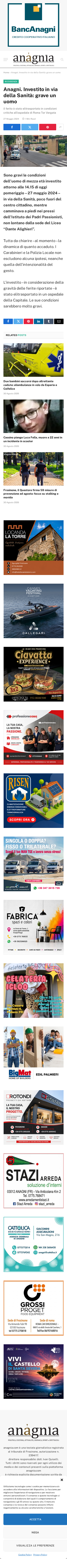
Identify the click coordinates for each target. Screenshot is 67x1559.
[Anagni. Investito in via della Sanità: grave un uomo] (33, 151)
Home (6, 72)
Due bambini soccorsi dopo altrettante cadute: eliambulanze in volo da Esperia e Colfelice (30, 385)
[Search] (62, 59)
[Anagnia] (33, 59)
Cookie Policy (25, 1555)
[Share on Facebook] (11, 127)
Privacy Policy (40, 1555)
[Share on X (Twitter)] (29, 127)
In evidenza (11, 82)
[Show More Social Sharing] (60, 127)
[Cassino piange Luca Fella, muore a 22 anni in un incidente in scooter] (33, 416)
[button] (62, 1480)
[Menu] (5, 59)
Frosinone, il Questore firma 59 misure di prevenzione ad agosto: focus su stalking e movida (30, 494)
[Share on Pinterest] (47, 127)
